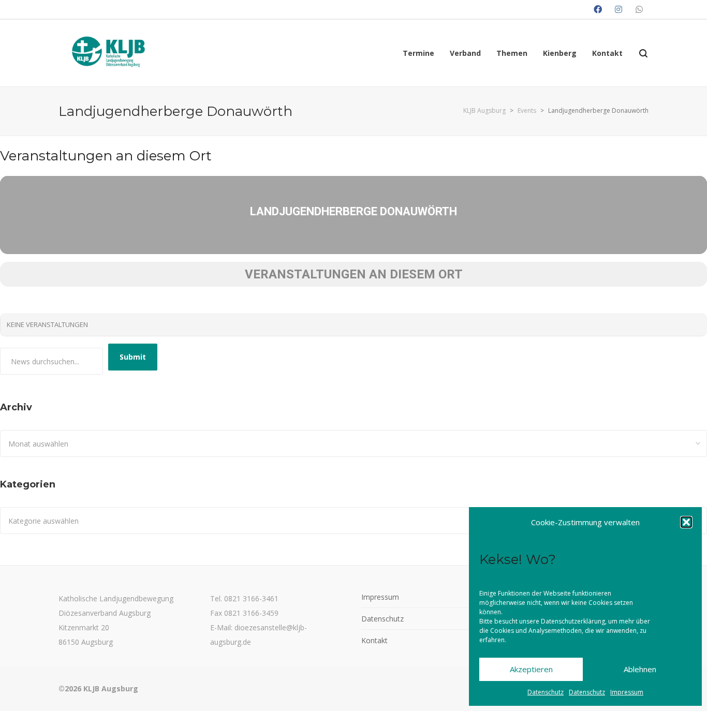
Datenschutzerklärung (573, 621)
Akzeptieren (531, 669)
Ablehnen (640, 669)
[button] (686, 522)
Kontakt (374, 640)
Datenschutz (545, 692)
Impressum (626, 692)
